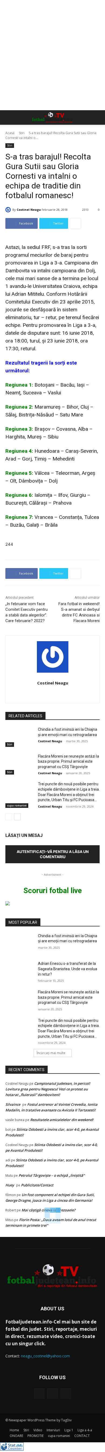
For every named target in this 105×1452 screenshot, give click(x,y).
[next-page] (17, 816)
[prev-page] (8, 816)
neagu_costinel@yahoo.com (45, 1355)
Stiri (21, 133)
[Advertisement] (52, 55)
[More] (75, 223)
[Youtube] (66, 1393)
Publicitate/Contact (37, 1185)
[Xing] (53, 693)
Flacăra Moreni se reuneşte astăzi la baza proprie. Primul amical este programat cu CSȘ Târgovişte (68, 761)
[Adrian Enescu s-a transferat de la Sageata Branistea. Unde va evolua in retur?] (19, 971)
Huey (9, 1185)
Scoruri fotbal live (52, 890)
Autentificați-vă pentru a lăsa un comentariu (53, 854)
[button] (9, 117)
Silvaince (12, 1104)
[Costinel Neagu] (8, 209)
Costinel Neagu (29, 210)
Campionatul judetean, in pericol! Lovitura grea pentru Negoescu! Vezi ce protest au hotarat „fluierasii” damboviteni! (47, 1089)
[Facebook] (39, 1393)
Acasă (10, 133)
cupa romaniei (17, 805)
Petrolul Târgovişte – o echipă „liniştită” (52, 1175)
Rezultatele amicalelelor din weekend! (61, 1119)
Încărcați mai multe (51, 1053)
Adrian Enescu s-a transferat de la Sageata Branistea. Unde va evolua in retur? (67, 968)
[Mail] (52, 1393)
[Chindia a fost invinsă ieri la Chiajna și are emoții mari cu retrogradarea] (19, 737)
